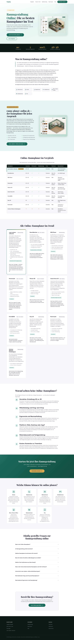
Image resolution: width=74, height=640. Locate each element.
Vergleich (32, 1)
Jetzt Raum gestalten (36, 605)
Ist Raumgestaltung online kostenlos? (24, 548)
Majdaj (9, 2)
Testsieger (8, 628)
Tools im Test (38, 1)
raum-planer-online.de (11, 630)
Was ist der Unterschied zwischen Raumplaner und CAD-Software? (31, 566)
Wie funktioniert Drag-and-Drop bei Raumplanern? (27, 575)
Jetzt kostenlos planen (14, 34)
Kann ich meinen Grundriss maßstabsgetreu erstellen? (28, 557)
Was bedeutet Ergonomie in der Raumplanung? (26, 580)
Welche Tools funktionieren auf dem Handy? (25, 562)
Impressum (51, 626)
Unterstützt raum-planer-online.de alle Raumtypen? (27, 571)
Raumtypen (51, 1)
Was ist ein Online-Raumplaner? (22, 544)
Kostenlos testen (61, 1)
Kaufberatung (44, 1)
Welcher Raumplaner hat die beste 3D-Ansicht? (26, 553)
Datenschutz (51, 628)
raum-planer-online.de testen (16, 144)
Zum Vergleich (12, 38)
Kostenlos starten (36, 471)
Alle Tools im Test (10, 626)
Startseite (50, 624)
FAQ (55, 1)
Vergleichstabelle (10, 624)
